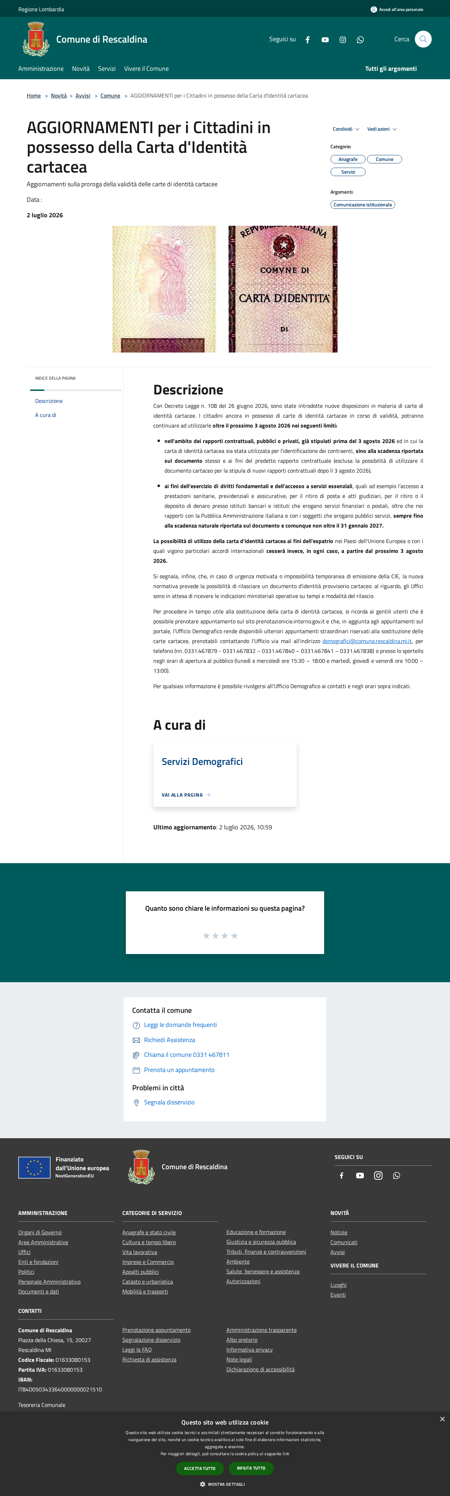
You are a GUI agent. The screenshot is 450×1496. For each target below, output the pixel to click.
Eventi (338, 1294)
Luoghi (338, 1284)
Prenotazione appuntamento (156, 1330)
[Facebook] (305, 39)
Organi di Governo (40, 1232)
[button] (225, 1484)
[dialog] (225, 1454)
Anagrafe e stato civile (149, 1232)
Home (34, 95)
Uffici (24, 1252)
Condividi (343, 129)
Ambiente (238, 1261)
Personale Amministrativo (49, 1281)
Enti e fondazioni (38, 1262)
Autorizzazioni (243, 1281)
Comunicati (344, 1242)
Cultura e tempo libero (149, 1242)
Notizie (338, 1232)
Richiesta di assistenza (149, 1359)
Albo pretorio (241, 1339)
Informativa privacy (249, 1349)
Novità (59, 95)
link (286, 1453)
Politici (26, 1271)
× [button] (442, 1419)
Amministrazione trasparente (261, 1330)
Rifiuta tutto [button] (251, 1468)
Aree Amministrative (43, 1242)
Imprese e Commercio (148, 1262)
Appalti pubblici (140, 1271)
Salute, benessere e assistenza (263, 1271)
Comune (110, 95)
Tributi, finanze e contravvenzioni (266, 1251)
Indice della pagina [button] (55, 378)
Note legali (239, 1359)
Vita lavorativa (139, 1252)
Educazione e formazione (256, 1232)
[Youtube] (322, 39)
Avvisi (83, 95)
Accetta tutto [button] (200, 1468)
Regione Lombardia (41, 9)
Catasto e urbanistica (147, 1281)
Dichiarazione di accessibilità (260, 1369)
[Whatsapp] (358, 39)
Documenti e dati (38, 1291)
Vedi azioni (379, 129)
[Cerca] (423, 39)
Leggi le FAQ (137, 1349)
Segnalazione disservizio (151, 1339)
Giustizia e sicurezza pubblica (261, 1242)
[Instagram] (340, 39)
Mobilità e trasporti (145, 1291)
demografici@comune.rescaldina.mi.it (367, 641)
